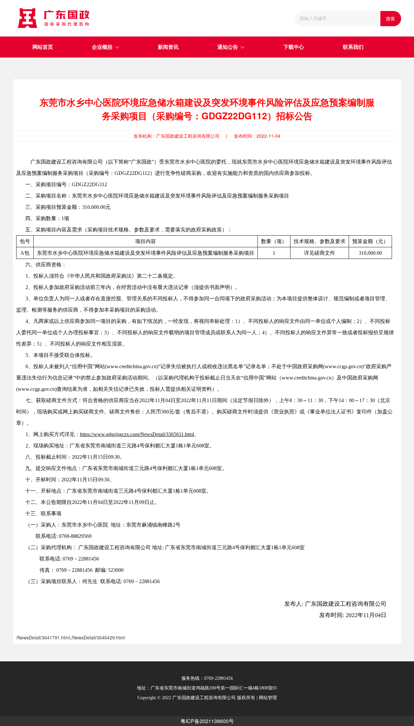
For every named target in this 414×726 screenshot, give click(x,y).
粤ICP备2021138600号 (207, 721)
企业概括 (102, 47)
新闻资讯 (168, 47)
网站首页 (42, 47)
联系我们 (353, 47)
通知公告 (227, 47)
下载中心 (293, 47)
